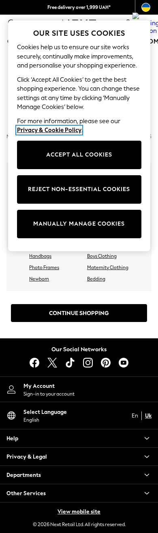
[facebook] (34, 363)
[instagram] (88, 363)
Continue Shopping (79, 313)
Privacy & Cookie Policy (49, 130)
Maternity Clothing (107, 267)
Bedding (96, 279)
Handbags (40, 256)
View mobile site (79, 511)
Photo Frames (44, 267)
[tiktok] (70, 363)
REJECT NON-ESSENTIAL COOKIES (79, 189)
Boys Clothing (102, 256)
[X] (52, 363)
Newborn (39, 279)
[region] (79, 135)
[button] (79, 438)
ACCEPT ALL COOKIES (79, 154)
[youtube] (123, 363)
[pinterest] (106, 363)
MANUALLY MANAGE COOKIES (79, 223)
